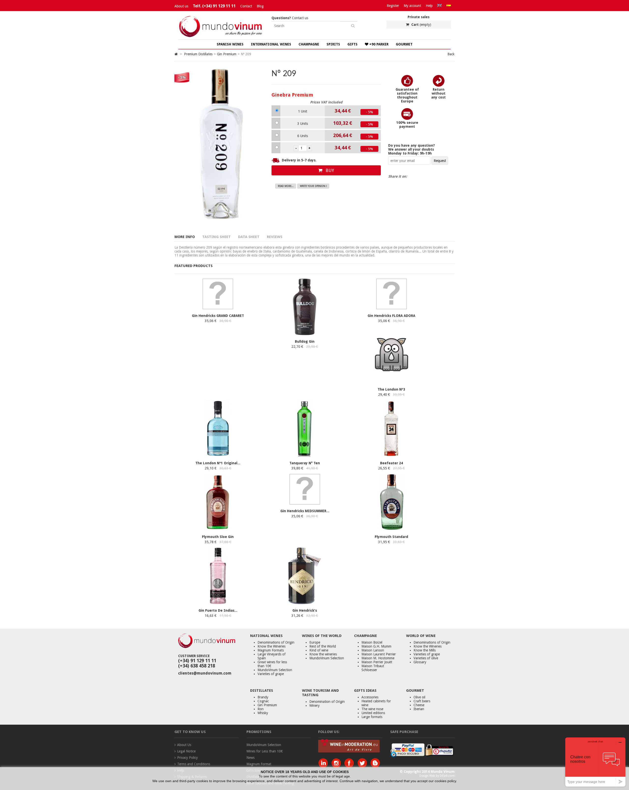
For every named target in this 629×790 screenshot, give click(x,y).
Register (393, 6)
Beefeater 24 (391, 463)
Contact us (290, 18)
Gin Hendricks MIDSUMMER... (304, 511)
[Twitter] (363, 766)
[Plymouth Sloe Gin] (217, 529)
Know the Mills (425, 650)
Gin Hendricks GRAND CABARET (218, 316)
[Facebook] (350, 766)
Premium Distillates (198, 54)
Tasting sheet (216, 237)
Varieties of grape (270, 674)
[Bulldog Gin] (304, 334)
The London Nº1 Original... (217, 463)
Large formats (371, 717)
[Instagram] (337, 766)
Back (451, 54)
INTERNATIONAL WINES (271, 44)
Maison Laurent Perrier (378, 654)
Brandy (262, 697)
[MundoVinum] (221, 37)
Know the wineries (323, 654)
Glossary (420, 662)
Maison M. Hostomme (377, 658)
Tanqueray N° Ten (304, 463)
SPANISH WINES (230, 44)
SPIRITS (333, 44)
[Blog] (375, 766)
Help (429, 6)
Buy (329, 170)
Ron (260, 709)
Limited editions (373, 713)
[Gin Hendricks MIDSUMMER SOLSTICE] (304, 503)
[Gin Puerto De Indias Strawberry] (217, 603)
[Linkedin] (324, 766)
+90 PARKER (378, 44)
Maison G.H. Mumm (376, 646)
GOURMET (404, 44)
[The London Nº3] (391, 382)
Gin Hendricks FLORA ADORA (391, 316)
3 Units (302, 124)
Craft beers (422, 701)
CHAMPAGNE (309, 44)
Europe (314, 642)
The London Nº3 (391, 389)
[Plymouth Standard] (391, 529)
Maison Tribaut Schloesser (372, 668)
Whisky (262, 713)
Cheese (419, 705)
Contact (246, 6)
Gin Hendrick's (304, 610)
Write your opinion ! (313, 186)
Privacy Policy (187, 758)
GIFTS (352, 44)
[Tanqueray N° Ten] (304, 455)
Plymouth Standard (391, 537)
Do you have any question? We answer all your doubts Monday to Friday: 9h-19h (411, 149)
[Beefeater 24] (391, 455)
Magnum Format (258, 764)
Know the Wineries (271, 646)
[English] (439, 6)
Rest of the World (322, 646)
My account (412, 6)
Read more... (286, 186)
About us (181, 6)
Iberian (419, 709)
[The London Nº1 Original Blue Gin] (217, 455)
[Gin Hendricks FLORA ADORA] (391, 308)
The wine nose (372, 709)
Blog (260, 6)
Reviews (274, 237)
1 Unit (302, 111)
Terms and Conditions (193, 764)
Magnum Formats (270, 650)
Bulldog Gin (304, 341)
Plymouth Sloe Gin (218, 537)
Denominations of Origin (275, 642)
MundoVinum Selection (274, 670)
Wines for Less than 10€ (264, 751)
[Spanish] (448, 6)
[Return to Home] (176, 54)
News (250, 758)
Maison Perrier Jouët (376, 662)
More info (184, 237)
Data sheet (248, 237)
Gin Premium (226, 54)
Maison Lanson (372, 650)
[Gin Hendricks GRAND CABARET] (217, 308)
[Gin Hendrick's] (304, 603)
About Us (184, 745)
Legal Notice (186, 751)
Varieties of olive (426, 658)
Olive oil (419, 697)
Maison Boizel (371, 642)
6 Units (302, 136)
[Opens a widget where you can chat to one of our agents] (595, 761)
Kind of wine (318, 650)
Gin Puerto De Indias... (218, 610)
